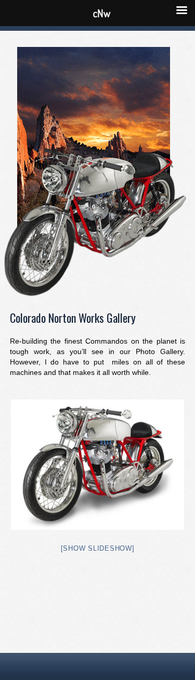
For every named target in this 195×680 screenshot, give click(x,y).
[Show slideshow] (98, 548)
